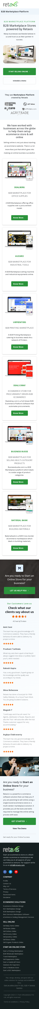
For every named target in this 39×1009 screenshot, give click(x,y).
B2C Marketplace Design (12, 909)
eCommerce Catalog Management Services (18, 917)
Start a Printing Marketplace (13, 951)
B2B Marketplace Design (12, 912)
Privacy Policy (24, 1002)
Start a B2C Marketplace (11, 970)
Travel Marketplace (10, 956)
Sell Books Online (9, 928)
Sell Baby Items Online (11, 926)
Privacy (5, 892)
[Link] (5, 872)
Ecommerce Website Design (13, 906)
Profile (5, 881)
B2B (25, 985)
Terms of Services (9, 889)
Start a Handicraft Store (11, 962)
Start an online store (11, 985)
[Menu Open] (29, 4)
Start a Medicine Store (11, 968)
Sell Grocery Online (10, 934)
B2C (22, 985)
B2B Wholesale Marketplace (13, 954)
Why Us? (6, 886)
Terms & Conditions (11, 1002)
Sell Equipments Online (11, 959)
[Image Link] (11, 4)
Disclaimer (7, 897)
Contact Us (7, 883)
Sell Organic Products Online (13, 942)
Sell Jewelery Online (10, 937)
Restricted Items (9, 895)
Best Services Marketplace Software (16, 914)
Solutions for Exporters (11, 965)
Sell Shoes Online (9, 939)
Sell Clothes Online (9, 931)
